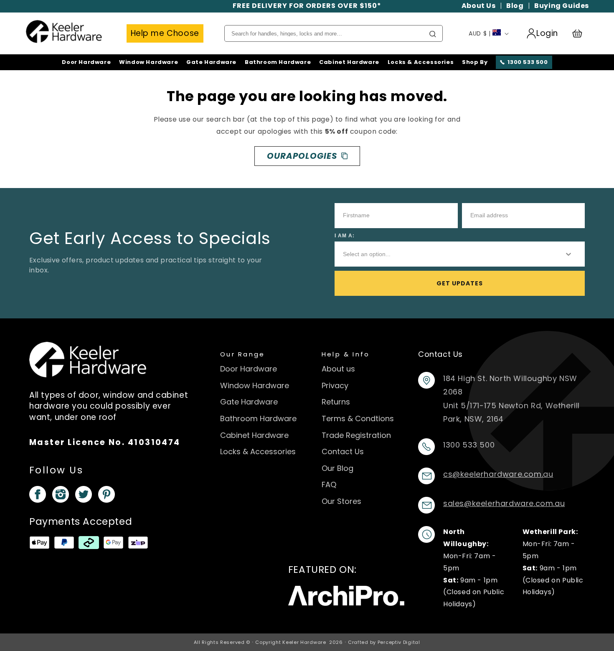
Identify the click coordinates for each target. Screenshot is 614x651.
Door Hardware (86, 62)
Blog (514, 5)
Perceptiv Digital (399, 642)
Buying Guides (561, 5)
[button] (581, 33)
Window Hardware (148, 62)
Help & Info (346, 354)
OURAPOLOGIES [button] (302, 156)
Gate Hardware (211, 62)
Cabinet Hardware (349, 62)
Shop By (474, 62)
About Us (479, 5)
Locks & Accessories (421, 62)
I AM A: (345, 236)
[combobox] (446, 254)
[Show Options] (568, 254)
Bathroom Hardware (278, 62)
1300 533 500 (527, 62)
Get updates (459, 283)
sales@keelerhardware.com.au (504, 503)
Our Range (242, 354)
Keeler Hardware (304, 642)
